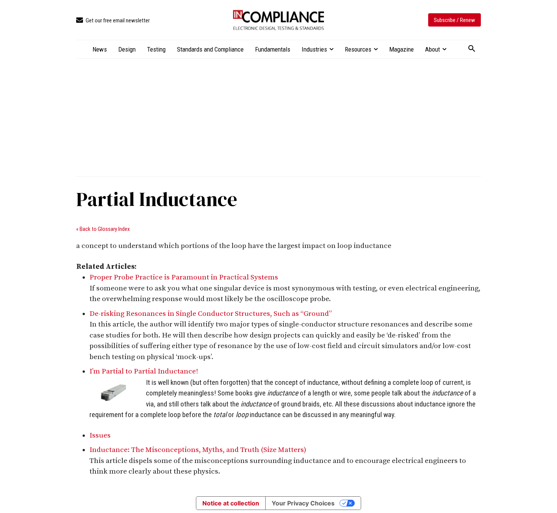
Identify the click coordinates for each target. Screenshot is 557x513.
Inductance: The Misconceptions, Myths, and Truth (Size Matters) (197, 450)
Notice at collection (230, 503)
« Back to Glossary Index (103, 229)
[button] (472, 49)
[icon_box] (113, 21)
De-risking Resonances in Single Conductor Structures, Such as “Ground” (210, 313)
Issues (100, 435)
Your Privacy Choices (303, 503)
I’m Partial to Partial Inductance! (143, 371)
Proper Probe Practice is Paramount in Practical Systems (183, 277)
